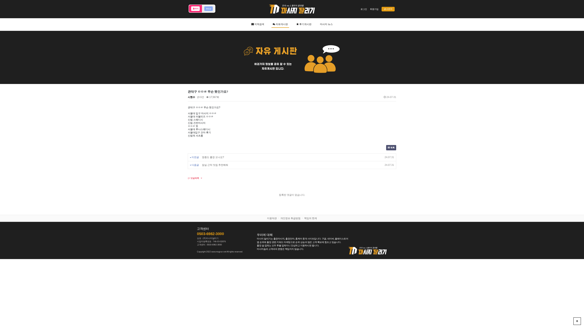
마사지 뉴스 (326, 24)
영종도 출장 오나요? (213, 157)
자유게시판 (281, 24)
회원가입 (374, 9)
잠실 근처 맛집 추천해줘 (215, 165)
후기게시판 (305, 24)
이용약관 (272, 218)
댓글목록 (194, 178)
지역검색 (259, 24)
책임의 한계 (310, 218)
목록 (392, 148)
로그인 (364, 9)
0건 (202, 97)
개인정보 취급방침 (290, 218)
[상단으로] (577, 321)
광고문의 (388, 9)
